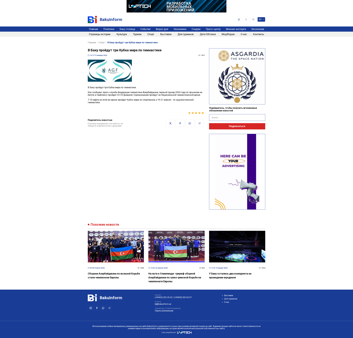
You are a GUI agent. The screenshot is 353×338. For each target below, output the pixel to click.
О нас (244, 34)
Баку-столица (127, 29)
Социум (196, 29)
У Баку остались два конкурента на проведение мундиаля (230, 275)
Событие (145, 29)
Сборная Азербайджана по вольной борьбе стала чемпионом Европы (114, 275)
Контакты (258, 34)
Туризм (137, 34)
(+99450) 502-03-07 (183, 297)
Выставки (166, 34)
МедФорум (228, 34)
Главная (93, 29)
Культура (121, 34)
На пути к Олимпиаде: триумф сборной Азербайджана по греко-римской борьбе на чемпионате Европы (174, 277)
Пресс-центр (213, 29)
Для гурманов (186, 34)
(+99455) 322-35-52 (163, 297)
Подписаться (237, 126)
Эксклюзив (257, 29)
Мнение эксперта (236, 29)
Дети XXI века (208, 34)
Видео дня (162, 29)
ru (260, 20)
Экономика (180, 29)
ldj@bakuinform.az (163, 304)
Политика (108, 29)
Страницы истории (99, 34)
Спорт (150, 34)
